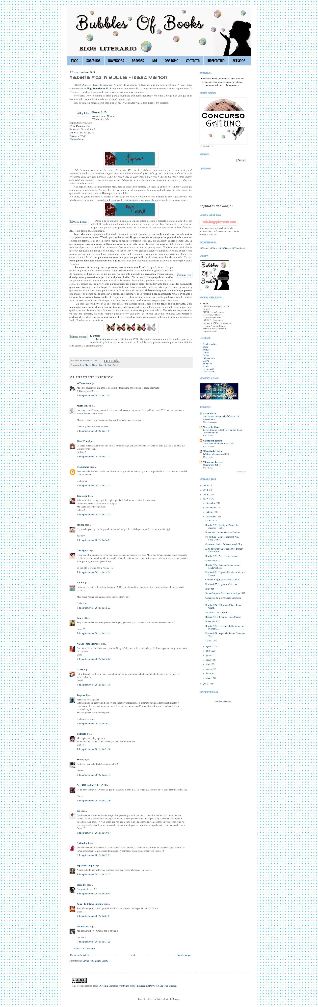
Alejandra (82, 843)
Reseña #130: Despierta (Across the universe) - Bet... (221, 526)
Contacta (193, 61)
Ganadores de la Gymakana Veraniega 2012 (223, 599)
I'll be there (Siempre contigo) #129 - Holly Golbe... (223, 538)
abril (208, 664)
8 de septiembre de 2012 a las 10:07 (93, 832)
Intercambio (216, 61)
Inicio (74, 61)
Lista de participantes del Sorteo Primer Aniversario (224, 550)
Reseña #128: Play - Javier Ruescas (221, 556)
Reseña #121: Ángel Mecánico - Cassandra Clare (225, 635)
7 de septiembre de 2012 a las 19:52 (93, 723)
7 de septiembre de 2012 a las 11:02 (93, 395)
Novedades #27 (212, 621)
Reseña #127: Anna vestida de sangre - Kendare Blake (223, 566)
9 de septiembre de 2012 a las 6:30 (93, 915)
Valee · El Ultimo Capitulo (90, 904)
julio (208, 650)
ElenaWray (82, 441)
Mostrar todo (241, 472)
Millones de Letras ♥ (213, 462)
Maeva (206, 360)
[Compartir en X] (111, 361)
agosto (209, 646)
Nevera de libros (211, 427)
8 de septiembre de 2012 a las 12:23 (93, 855)
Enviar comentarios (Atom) (95, 960)
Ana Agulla (83, 550)
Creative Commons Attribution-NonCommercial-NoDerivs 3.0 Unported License (138, 985)
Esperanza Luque (85, 865)
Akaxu (80, 669)
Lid (78, 811)
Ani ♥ (79, 582)
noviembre (211, 507)
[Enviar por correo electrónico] (105, 361)
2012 (206, 499)
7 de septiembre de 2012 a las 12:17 (93, 485)
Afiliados (239, 61)
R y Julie (108, 365)
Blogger (176, 999)
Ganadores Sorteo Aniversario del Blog (223, 544)
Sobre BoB (93, 61)
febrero (209, 673)
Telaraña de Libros (212, 451)
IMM (154, 61)
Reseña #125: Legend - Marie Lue (221, 584)
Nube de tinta (209, 357)
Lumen (206, 352)
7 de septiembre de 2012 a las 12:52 (93, 514)
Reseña (116, 365)
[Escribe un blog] (108, 361)
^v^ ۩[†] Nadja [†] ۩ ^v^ (90, 785)
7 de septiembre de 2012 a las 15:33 (93, 607)
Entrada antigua (184, 955)
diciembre (211, 502)
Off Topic (171, 61)
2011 (206, 683)
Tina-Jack (82, 496)
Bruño (205, 346)
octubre (210, 511)
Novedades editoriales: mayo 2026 (218, 443)
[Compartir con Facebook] (115, 361)
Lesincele (81, 733)
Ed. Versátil (208, 369)
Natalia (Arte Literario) (89, 643)
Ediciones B (208, 371)
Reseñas (138, 61)
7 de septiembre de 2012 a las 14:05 (93, 540)
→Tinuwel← (83, 383)
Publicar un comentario (84, 948)
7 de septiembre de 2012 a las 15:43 (93, 633)
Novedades (116, 61)
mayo (209, 659)
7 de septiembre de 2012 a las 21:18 (93, 749)
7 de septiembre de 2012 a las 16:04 (93, 659)
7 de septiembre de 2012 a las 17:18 (93, 684)
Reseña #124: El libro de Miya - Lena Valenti (223, 606)
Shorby (80, 759)
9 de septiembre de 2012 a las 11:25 (93, 941)
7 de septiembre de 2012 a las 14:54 (93, 572)
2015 (206, 485)
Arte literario (209, 413)
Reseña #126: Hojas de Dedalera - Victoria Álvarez (225, 574)
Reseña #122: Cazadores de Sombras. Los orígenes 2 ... (224, 627)
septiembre (211, 516)
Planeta (206, 366)
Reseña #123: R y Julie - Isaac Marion (223, 616)
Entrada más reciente (80, 955)
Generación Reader (212, 440)
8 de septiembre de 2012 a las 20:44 (93, 893)
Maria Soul (82, 405)
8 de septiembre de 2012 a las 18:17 (93, 874)
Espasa (206, 355)
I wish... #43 (211, 640)
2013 (206, 494)
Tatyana (81, 695)
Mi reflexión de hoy (212, 464)
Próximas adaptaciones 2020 (216, 453)
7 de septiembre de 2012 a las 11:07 (93, 430)
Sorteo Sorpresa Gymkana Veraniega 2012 (225, 593)
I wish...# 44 (211, 520)
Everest (206, 349)
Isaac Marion (85, 365)
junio (209, 655)
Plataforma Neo (210, 344)
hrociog (80, 524)
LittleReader (83, 926)
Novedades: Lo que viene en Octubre (222, 532)
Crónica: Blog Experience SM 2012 (222, 579)
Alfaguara (207, 363)
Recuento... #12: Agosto (216, 612)
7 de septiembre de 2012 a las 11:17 (93, 456)
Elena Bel (81, 884)
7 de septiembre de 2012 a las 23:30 (93, 800)
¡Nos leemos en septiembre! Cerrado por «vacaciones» (221, 417)
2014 (206, 489)
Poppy (80, 618)
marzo (209, 668)
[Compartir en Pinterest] (118, 361)
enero (209, 677)
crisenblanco (83, 467)
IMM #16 (209, 588)
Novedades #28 (212, 560)
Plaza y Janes (98, 365)
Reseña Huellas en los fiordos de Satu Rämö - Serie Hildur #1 (222, 431)
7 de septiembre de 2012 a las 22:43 (93, 774)
